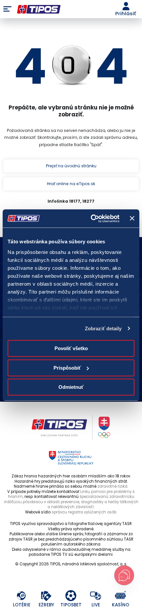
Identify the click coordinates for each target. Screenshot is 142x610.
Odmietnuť (71, 387)
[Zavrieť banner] (132, 218)
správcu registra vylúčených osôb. (84, 512)
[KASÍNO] (120, 596)
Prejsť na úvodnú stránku (71, 166)
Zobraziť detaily (103, 328)
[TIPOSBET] (71, 596)
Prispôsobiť (67, 368)
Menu (7, 9)
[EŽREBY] (46, 596)
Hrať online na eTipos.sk (71, 183)
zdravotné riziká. (112, 486)
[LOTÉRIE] (21, 596)
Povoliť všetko (71, 348)
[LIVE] (96, 596)
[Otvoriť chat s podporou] (124, 575)
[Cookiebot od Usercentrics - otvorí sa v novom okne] (91, 218)
